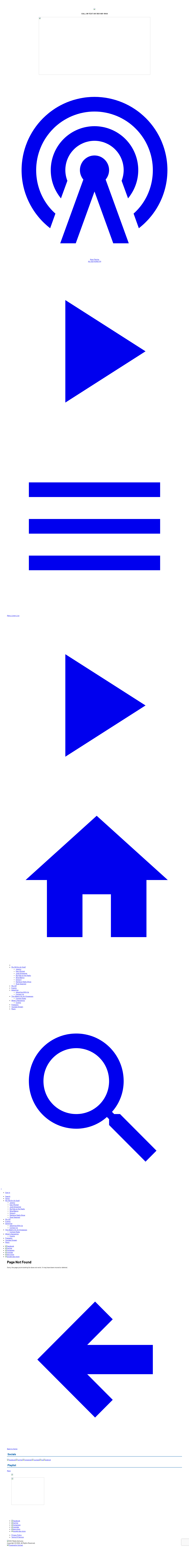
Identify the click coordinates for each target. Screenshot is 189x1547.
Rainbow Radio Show (23, 982)
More (9, 1471)
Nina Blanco (20, 977)
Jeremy (18, 969)
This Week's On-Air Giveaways (22, 996)
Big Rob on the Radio (23, 975)
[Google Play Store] (12, 1256)
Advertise (14, 990)
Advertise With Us (22, 992)
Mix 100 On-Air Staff (18, 967)
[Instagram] (9, 1250)
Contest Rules (21, 998)
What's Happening (18, 1000)
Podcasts (14, 1005)
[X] (8, 1248)
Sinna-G (18, 980)
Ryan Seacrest (21, 984)
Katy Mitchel (20, 971)
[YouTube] (9, 1252)
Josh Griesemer (21, 973)
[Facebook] (9, 1246)
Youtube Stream (17, 1007)
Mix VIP (14, 986)
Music (13, 1009)
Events (14, 988)
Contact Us (20, 994)
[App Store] (9, 1254)
